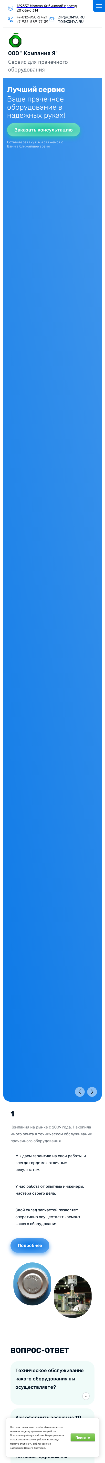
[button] (46, 131)
